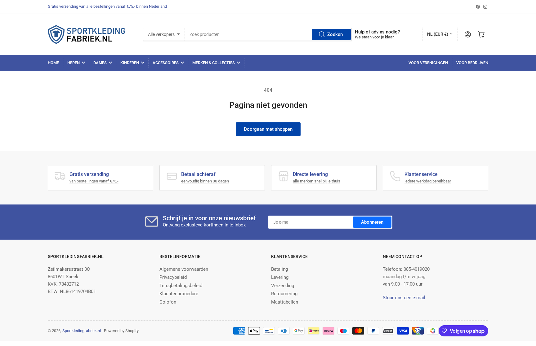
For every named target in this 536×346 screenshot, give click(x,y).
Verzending (282, 285)
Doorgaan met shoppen (268, 129)
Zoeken (335, 34)
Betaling (279, 269)
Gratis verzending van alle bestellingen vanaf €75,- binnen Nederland (107, 6)
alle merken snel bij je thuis (316, 181)
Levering (279, 277)
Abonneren (372, 222)
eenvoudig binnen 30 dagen (205, 181)
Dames (100, 62)
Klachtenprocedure (178, 293)
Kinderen (129, 62)
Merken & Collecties (213, 62)
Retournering (284, 293)
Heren (73, 62)
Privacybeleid (173, 277)
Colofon (167, 302)
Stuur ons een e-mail (404, 297)
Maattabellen (284, 302)
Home (53, 62)
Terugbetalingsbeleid (180, 285)
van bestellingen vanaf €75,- (93, 181)
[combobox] (268, 34)
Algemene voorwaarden (183, 269)
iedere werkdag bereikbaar (427, 181)
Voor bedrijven (472, 62)
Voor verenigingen (428, 62)
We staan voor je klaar (374, 37)
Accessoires (166, 62)
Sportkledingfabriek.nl (81, 330)
